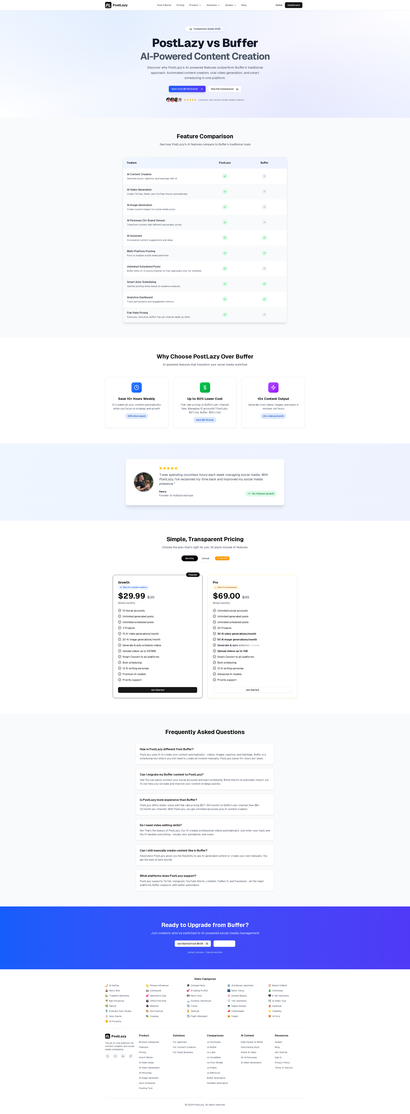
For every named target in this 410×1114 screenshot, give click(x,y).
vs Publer (212, 1067)
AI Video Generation (149, 1067)
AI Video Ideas (146, 1062)
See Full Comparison (222, 89)
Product (193, 5)
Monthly (189, 558)
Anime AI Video (248, 1052)
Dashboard (294, 5)
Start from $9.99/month (185, 89)
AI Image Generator (149, 1078)
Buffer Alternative (216, 1078)
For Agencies (180, 1042)
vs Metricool (213, 1073)
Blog (243, 5)
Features (143, 1047)
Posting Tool (146, 1088)
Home (279, 5)
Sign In (278, 1057)
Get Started (157, 690)
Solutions (211, 5)
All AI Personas (249, 1057)
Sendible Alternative (217, 1083)
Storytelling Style (250, 1047)
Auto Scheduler (147, 1083)
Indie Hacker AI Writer (252, 1042)
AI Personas (145, 1073)
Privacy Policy (282, 1062)
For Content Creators (184, 1047)
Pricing (180, 5)
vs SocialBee (214, 1057)
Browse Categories (149, 1042)
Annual (205, 558)
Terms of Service (284, 1067)
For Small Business (183, 1052)
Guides (229, 5)
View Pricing (224, 943)
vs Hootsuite (214, 1042)
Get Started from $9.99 (190, 943)
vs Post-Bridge (215, 1062)
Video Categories (205, 978)
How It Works (164, 5)
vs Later (211, 1052)
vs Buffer (212, 1047)
